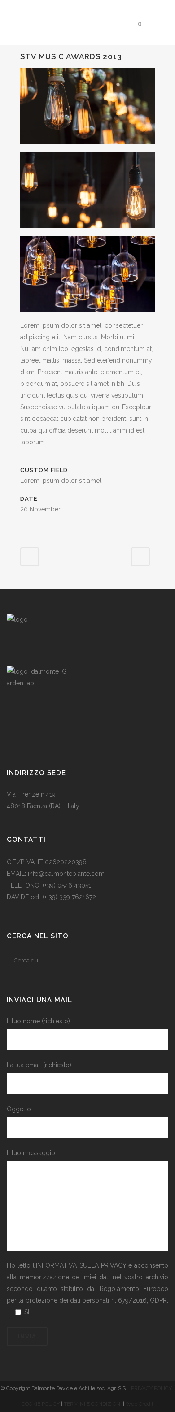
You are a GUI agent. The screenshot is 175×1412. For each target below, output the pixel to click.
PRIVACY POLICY (151, 1388)
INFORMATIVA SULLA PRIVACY (81, 1265)
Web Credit (139, 1404)
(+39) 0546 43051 (67, 885)
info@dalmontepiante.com (66, 873)
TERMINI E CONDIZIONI (93, 1404)
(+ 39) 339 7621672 (70, 897)
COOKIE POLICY (41, 1404)
